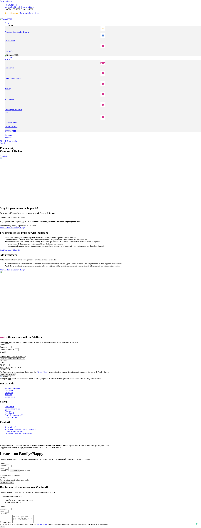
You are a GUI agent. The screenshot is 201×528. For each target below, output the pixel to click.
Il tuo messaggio (6, 522)
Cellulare (3, 514)
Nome (2, 345)
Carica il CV (5, 471)
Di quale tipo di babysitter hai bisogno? (14, 356)
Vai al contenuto (6, 1)
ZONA (3, 365)
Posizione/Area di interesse (10, 476)
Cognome (4, 347)
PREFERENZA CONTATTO (11, 367)
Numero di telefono (7, 349)
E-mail (2, 352)
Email (2, 468)
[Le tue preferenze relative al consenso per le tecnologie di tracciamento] (197, 524)
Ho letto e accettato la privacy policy (16, 480)
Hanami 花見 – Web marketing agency (76, 448)
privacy (2, 478)
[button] (103, 25)
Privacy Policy (42, 372)
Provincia (3, 361)
